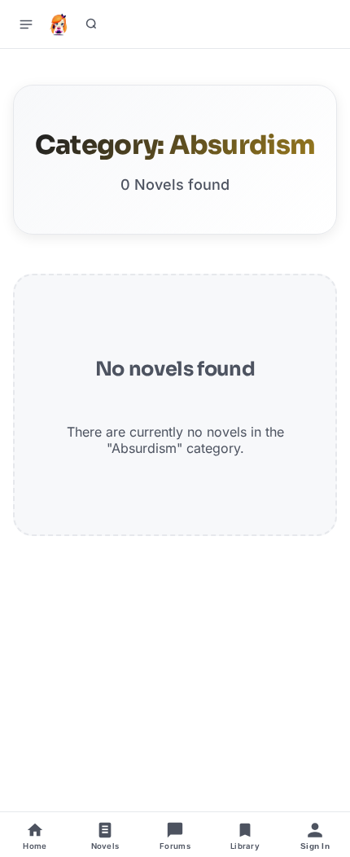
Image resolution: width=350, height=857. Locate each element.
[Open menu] (26, 24)
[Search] (91, 24)
